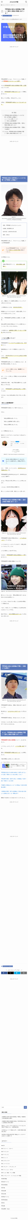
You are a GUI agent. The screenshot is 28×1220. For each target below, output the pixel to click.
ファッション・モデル (8, 1169)
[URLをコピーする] (24, 973)
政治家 (4, 1190)
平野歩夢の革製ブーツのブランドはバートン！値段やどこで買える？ (18, 766)
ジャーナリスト (6, 1163)
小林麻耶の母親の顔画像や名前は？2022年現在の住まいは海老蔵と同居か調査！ (14, 1122)
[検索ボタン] (26, 2)
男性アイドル (6, 1196)
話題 (4, 1205)
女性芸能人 (5, 1184)
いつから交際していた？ (12, 119)
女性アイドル (6, 1181)
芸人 (4, 1202)
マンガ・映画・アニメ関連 (9, 1172)
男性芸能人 (5, 1199)
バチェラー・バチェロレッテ (9, 1166)
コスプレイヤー (6, 1160)
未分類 (4, 1193)
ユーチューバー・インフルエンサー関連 (12, 1175)
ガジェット (5, 1157)
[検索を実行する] (25, 1107)
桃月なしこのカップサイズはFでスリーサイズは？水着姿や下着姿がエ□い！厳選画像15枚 (14, 1126)
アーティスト (6, 1154)
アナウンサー (6, 1151)
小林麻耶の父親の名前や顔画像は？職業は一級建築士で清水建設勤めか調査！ (14, 1117)
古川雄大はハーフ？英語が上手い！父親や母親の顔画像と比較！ (14, 1130)
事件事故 (5, 1178)
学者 (4, 1187)
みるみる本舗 (14, 2)
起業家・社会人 (6, 1208)
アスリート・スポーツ (7, 15)
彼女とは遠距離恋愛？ (12, 120)
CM (3, 1145)
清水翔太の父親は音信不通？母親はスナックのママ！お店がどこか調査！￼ (14, 1135)
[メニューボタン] (2, 2)
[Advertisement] (14, 62)
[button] (4, 973)
